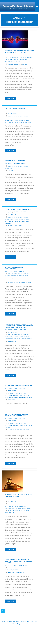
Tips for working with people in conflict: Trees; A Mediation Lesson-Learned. (18, 561)
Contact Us (25, 624)
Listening (15, 59)
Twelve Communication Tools (14, 432)
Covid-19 (11, 64)
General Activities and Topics (22, 278)
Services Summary (13, 621)
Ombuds (24, 64)
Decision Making (27, 57)
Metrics (26, 510)
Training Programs (18, 280)
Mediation (28, 122)
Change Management (15, 225)
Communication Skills (15, 116)
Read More (10, 98)
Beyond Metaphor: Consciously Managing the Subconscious (17, 414)
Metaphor (26, 430)
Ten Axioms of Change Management (18, 209)
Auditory (11, 430)
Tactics (10, 170)
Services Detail (24, 621)
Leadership (8, 59)
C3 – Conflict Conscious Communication (14, 268)
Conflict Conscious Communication (19, 282)
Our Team (34, 621)
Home (3, 621)
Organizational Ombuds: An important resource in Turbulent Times (19, 51)
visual (26, 432)
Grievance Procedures (15, 510)
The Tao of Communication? (15, 108)
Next (11, 611)
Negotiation (12, 341)
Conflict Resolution (15, 57)
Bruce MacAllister (20, 55)
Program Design (25, 508)
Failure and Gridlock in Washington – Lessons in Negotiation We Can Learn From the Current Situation (19, 325)
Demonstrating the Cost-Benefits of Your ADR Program (19, 495)
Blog (18, 624)
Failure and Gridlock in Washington (18, 385)
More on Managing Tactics (15, 161)
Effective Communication (16, 572)
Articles (13, 624)
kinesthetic (18, 430)
